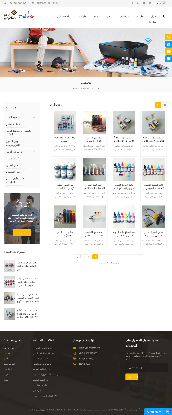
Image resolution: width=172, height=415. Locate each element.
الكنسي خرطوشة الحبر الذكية (19, 133)
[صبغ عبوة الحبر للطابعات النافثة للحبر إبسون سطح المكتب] (94, 169)
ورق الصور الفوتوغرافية (13, 143)
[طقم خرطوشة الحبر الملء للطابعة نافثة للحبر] (9, 266)
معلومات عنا (81, 16)
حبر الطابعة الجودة (41, 380)
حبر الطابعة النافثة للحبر (43, 353)
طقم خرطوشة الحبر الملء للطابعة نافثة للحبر (27, 266)
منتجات (97, 16)
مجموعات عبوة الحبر (42, 364)
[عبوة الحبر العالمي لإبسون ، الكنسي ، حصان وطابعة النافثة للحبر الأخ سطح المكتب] (65, 169)
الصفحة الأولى (83, 256)
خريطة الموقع (132, 409)
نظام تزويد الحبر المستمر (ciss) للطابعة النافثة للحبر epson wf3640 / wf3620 (94, 139)
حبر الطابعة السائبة (41, 369)
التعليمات (140, 16)
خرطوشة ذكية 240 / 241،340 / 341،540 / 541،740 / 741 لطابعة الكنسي (153, 139)
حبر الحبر (37, 390)
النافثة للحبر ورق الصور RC (45, 396)
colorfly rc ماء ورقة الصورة (64, 139)
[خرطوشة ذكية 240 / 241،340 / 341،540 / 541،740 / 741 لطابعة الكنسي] (153, 122)
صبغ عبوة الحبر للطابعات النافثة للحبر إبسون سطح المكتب (94, 186)
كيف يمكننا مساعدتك (21, 204)
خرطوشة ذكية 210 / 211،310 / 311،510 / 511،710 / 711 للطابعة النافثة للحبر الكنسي (124, 139)
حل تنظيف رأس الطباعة (15, 180)
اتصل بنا (153, 22)
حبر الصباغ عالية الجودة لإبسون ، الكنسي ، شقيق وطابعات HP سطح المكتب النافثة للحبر (124, 234)
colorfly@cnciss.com (47, 3)
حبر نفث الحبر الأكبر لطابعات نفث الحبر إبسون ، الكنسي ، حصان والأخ (27, 282)
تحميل (154, 16)
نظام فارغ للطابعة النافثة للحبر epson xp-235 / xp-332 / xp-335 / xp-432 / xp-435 (94, 234)
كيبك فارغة (12, 158)
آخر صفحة (137, 256)
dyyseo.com (117, 409)
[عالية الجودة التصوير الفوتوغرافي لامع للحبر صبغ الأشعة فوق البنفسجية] (124, 169)
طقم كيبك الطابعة (41, 358)
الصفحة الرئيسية (61, 16)
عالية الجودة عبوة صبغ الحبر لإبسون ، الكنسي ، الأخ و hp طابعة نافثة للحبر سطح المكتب (28, 298)
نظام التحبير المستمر (42, 348)
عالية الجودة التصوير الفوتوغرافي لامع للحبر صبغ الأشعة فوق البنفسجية (124, 186)
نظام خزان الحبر (40, 385)
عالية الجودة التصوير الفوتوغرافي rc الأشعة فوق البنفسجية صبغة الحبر (153, 186)
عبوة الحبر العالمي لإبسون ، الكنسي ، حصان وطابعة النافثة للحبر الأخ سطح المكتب (65, 186)
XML (142, 409)
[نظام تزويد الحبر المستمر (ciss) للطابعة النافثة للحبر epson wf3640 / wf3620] (94, 122)
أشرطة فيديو (123, 16)
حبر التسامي (13, 172)
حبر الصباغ (12, 165)
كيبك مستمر (13, 124)
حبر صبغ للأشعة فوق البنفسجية (46, 374)
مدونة (6, 380)
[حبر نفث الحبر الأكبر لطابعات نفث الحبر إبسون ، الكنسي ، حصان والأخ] (9, 282)
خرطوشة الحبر (14, 152)
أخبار (109, 16)
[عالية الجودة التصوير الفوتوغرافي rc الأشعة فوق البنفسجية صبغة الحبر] (153, 169)
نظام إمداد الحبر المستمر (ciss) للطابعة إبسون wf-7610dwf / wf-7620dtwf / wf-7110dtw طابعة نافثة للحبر (65, 234)
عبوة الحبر (12, 117)
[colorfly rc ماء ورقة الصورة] (65, 122)
